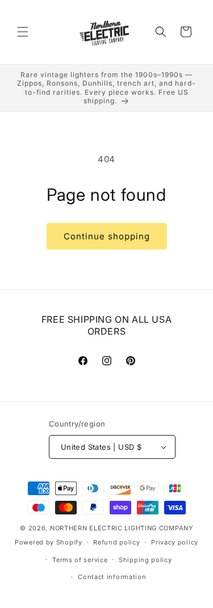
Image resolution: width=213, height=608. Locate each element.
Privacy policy (174, 542)
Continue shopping (107, 236)
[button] (22, 31)
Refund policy (116, 542)
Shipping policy (145, 560)
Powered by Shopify (48, 542)
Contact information (112, 577)
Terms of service (79, 560)
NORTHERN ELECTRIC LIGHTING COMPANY (121, 528)
